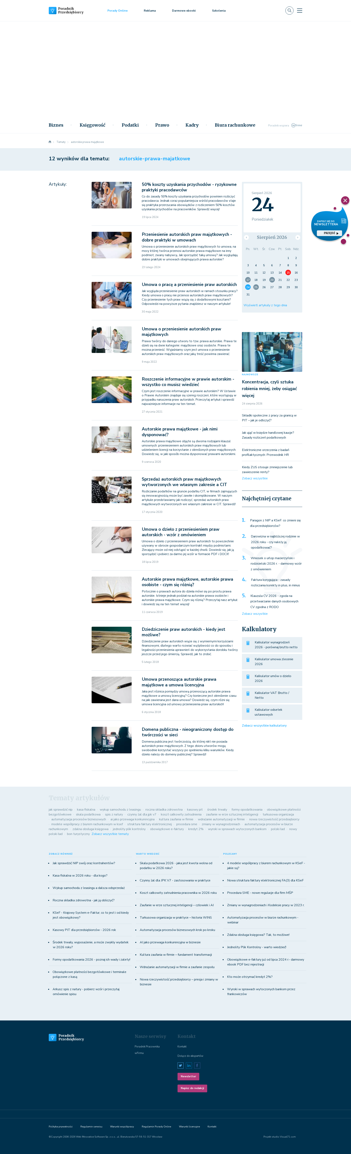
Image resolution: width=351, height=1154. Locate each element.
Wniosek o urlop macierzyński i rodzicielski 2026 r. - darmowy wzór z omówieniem (276, 564)
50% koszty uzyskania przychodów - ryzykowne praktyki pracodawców (189, 187)
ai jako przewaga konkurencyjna (132, 819)
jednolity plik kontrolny (129, 829)
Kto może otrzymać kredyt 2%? (250, 977)
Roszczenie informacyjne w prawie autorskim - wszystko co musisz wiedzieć (188, 381)
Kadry (192, 125)
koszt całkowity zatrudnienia (181, 814)
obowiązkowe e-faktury (167, 829)
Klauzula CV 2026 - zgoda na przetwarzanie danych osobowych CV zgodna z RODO (274, 601)
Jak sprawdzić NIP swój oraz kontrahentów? (84, 863)
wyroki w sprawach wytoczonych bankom (237, 829)
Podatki (130, 125)
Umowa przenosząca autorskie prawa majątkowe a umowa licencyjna (179, 682)
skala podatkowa (88, 814)
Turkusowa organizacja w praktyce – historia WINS (176, 917)
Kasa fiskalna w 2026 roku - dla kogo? (80, 875)
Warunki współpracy (122, 1126)
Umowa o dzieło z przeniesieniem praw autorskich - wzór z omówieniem (180, 532)
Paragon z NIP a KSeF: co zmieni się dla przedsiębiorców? (275, 523)
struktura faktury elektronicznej (149, 824)
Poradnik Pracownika (147, 1046)
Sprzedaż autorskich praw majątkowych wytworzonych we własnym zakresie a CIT (184, 481)
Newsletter (188, 1076)
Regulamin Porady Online (156, 1126)
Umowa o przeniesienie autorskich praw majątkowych (181, 331)
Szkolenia (219, 11)
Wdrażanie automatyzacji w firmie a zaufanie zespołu (177, 967)
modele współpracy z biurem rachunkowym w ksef (87, 824)
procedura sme (186, 824)
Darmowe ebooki (184, 11)
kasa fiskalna (86, 809)
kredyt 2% (196, 829)
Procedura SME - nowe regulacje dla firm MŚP (260, 893)
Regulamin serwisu (91, 1126)
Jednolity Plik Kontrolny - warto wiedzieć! (256, 947)
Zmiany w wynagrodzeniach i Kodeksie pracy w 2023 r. (265, 905)
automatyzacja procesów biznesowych (78, 819)
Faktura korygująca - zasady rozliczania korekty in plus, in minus (275, 583)
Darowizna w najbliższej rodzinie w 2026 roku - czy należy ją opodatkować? (275, 542)
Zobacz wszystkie (255, 478)
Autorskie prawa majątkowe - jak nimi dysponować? (180, 431)
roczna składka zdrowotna (164, 809)
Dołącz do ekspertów (190, 1056)
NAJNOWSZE (250, 374)
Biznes (56, 125)
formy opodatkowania (247, 809)
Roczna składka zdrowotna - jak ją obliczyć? (84, 900)
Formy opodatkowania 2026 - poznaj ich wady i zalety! (91, 959)
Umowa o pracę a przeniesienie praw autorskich (189, 284)
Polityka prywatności (61, 1126)
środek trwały (217, 809)
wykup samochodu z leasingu (120, 809)
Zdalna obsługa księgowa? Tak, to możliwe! (258, 935)
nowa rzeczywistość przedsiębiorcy (274, 819)
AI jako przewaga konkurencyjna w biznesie (170, 942)
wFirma (139, 1053)
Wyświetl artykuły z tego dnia (265, 305)
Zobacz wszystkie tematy (110, 834)
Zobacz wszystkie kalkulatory (264, 725)
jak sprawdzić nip (61, 809)
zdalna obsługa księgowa (90, 829)
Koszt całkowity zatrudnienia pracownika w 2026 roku (178, 893)
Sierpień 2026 (272, 237)
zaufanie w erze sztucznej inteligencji (232, 814)
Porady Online (117, 11)
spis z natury (114, 814)
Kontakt (182, 1046)
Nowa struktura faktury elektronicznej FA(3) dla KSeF (265, 880)
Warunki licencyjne (189, 1126)
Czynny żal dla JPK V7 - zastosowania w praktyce (175, 880)
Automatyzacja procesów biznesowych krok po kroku (177, 930)
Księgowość (92, 125)
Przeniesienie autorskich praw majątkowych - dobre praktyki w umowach (187, 237)
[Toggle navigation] (299, 11)
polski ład (278, 829)
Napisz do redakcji (192, 1088)
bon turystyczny (78, 834)
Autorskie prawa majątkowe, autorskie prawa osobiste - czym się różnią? (187, 582)
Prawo (162, 125)
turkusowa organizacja (278, 814)
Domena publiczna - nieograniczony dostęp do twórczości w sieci (187, 732)
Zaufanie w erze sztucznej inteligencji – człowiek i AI (177, 905)
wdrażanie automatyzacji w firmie (221, 819)
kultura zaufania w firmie (176, 819)
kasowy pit (195, 809)
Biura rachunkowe (235, 125)
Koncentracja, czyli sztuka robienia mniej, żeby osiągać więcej (269, 388)
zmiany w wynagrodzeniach (221, 824)
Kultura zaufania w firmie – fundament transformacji (176, 954)
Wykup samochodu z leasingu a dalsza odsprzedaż (89, 888)
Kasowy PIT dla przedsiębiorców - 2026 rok (84, 930)
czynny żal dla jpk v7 (141, 814)
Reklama (150, 11)
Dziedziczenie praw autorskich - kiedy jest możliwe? (183, 632)
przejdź (329, 233)
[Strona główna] (50, 142)
